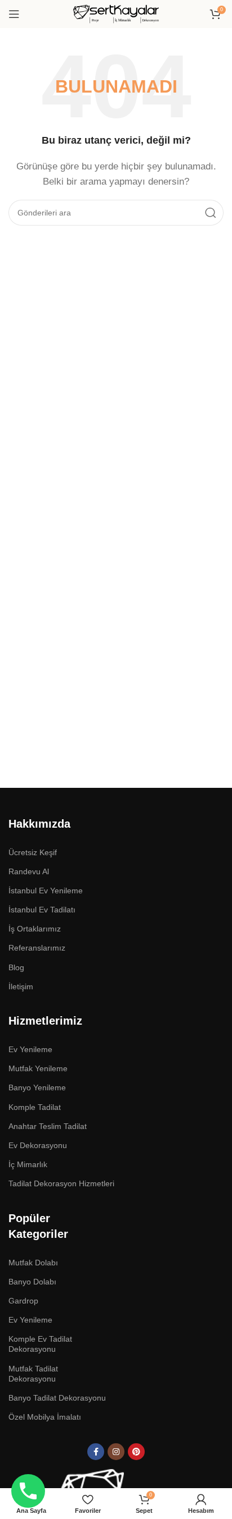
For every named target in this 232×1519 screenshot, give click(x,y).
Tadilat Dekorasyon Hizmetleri (61, 1183)
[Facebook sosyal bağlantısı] (95, 1451)
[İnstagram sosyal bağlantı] (116, 1451)
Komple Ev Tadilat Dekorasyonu (40, 1343)
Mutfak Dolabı (33, 1262)
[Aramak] (211, 213)
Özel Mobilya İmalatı (44, 1416)
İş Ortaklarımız (34, 928)
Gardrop (23, 1300)
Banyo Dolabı (32, 1281)
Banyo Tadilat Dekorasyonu (57, 1397)
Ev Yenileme (30, 1319)
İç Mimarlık (27, 1164)
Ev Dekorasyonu (37, 1145)
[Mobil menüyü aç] (14, 14)
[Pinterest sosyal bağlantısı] (136, 1451)
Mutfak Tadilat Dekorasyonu (33, 1373)
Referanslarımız (36, 947)
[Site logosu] (116, 13)
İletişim (20, 986)
